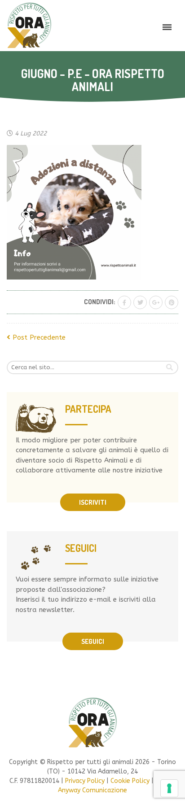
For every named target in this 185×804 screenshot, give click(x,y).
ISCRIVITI (92, 502)
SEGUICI (92, 641)
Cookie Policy (130, 781)
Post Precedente (38, 337)
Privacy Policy (85, 781)
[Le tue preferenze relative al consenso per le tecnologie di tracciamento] (169, 788)
